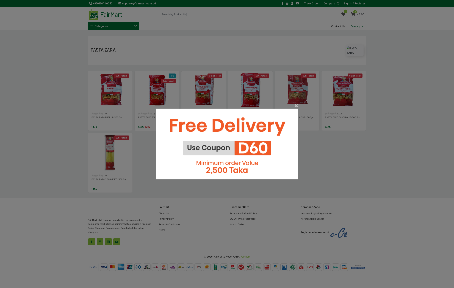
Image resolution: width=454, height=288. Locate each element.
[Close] (296, 106)
